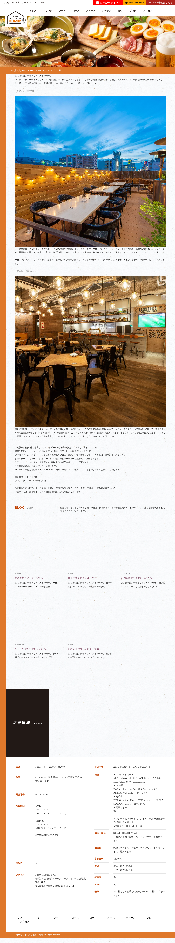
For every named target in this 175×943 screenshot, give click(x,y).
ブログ (133, 10)
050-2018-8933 (136, 2)
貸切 (120, 10)
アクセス (147, 10)
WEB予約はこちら (163, 2)
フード (62, 10)
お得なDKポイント (108, 2)
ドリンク (47, 10)
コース (76, 10)
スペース (90, 10)
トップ (32, 10)
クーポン (106, 10)
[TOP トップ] (16, 17)
